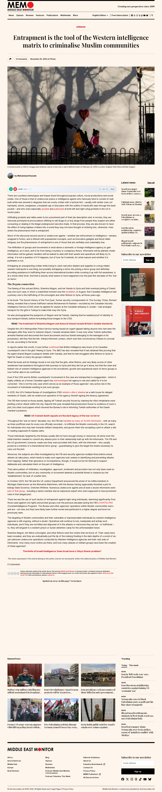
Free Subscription (120, 15)
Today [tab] (124, 665)
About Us (87, 761)
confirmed (54, 347)
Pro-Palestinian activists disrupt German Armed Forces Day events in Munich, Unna (61, 726)
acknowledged (60, 380)
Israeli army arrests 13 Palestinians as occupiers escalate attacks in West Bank (131, 217)
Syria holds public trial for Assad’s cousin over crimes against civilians (98, 726)
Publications (52, 15)
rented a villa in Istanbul (73, 392)
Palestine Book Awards (92, 764)
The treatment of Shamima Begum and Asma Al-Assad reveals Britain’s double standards (65, 323)
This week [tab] (133, 665)
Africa (10, 757)
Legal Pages (56, 789)
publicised (59, 209)
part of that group (16, 491)
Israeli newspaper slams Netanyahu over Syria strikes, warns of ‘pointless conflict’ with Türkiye (131, 191)
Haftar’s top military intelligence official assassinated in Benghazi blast (23, 691)
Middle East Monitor (68, 571)
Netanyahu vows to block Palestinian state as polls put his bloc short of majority (137, 702)
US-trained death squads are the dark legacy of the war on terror (65, 415)
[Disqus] (62, 615)
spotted (45, 209)
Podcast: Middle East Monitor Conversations (57, 772)
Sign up (149, 260)
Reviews (30, 15)
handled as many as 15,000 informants (82, 421)
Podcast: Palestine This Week (57, 776)
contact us (50, 575)
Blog (47, 757)
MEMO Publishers (90, 774)
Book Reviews (13, 771)
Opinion (19, 15)
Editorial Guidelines (91, 757)
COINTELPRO (106, 502)
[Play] (11, 189)
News (11, 15)
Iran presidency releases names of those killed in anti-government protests (98, 691)
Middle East (12, 764)
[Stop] (15, 189)
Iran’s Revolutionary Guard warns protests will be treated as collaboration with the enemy (61, 691)
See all (151, 182)
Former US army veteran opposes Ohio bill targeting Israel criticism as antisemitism (24, 726)
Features (40, 15)
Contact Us (88, 768)
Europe (10, 768)
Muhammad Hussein (27, 176)
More (75, 15)
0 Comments (21, 59)
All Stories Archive (91, 777)
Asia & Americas (14, 761)
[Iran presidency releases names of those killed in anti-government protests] (98, 675)
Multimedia (65, 15)
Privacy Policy (89, 771)
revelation (70, 292)
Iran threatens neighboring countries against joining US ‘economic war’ (131, 230)
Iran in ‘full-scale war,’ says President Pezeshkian (134, 675)
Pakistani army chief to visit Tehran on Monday (131, 203)
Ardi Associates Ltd (147, 789)
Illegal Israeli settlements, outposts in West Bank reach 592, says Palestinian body (131, 243)
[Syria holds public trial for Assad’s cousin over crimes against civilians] (98, 709)
